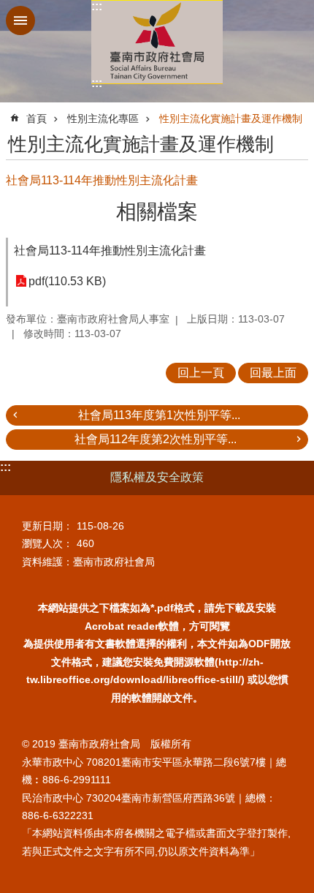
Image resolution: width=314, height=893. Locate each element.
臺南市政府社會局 (157, 42)
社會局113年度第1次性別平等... (159, 415)
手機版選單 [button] (20, 20)
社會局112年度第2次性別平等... (155, 439)
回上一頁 (200, 372)
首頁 (36, 118)
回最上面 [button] (273, 372)
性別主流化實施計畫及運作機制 (230, 118)
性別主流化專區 (103, 118)
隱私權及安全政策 (157, 477)
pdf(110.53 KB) (67, 281)
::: (96, 6)
